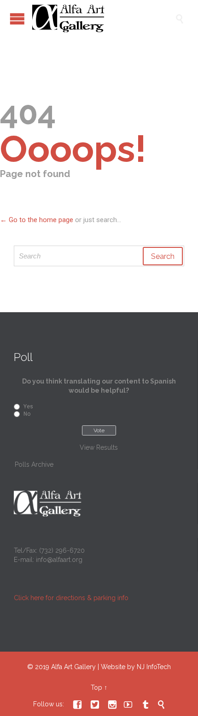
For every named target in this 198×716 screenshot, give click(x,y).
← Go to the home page (36, 220)
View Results (99, 447)
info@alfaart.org (59, 559)
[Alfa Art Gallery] (103, 18)
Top (96, 687)
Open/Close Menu (17, 19)
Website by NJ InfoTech (136, 666)
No (26, 414)
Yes (28, 406)
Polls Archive (34, 464)
